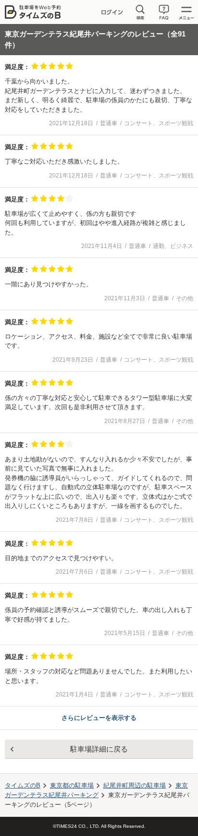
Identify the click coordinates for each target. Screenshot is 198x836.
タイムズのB (22, 785)
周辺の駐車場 (134, 785)
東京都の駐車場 (72, 785)
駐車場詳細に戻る (99, 749)
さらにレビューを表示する (99, 717)
